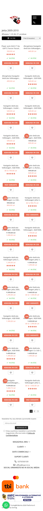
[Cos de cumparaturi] (34, 27)
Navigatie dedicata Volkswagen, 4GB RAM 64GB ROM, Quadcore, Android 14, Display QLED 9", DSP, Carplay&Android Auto (32, 136)
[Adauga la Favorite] (10, 68)
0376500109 (22, 461)
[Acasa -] (15, 20)
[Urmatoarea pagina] (37, 411)
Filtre (12, 38)
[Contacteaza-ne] (34, 22)
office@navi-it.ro (23, 465)
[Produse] (35, 18)
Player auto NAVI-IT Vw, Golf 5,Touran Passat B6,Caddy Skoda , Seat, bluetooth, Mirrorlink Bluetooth (11, 47)
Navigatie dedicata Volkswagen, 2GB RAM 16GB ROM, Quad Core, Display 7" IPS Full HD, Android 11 (32, 107)
